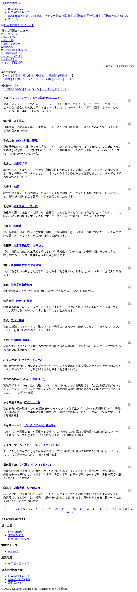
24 (24, 509)
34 (87, 509)
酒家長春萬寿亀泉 (21, 284)
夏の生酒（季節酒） (35, 75)
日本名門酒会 (9, 3)
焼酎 (7, 79)
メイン (5, 62)
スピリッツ (19, 79)
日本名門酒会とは (106, 15)
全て (7, 75)
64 (67, 512)
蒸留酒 (19, 89)
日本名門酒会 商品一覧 (81, 15)
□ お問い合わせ (9, 59)
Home (16, 9)
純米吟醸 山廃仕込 (26, 206)
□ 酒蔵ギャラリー (10, 43)
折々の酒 (30, 15)
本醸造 (18, 225)
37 (106, 509)
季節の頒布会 (16, 535)
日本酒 (9, 89)
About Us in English (19, 579)
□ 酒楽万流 (7, 46)
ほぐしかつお (32, 402)
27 (43, 509)
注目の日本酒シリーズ (21, 538)
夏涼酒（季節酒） (59, 75)
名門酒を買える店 (18, 563)
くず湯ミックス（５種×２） (35, 464)
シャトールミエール (31, 359)
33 (80, 509)
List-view (109, 65)
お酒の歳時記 (16, 531)
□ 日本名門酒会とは (11, 53)
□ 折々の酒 (7, 40)
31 (69, 509)
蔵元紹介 (13, 551)
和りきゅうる (54, 79)
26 (36, 509)
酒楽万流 (61, 15)
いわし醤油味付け (35, 379)
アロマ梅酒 (17, 320)
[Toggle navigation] (19, 3)
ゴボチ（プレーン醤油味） (40, 425)
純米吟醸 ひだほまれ (27, 487)
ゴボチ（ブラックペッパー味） (43, 445)
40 (126, 509)
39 (119, 509)
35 (93, 509)
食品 (30, 79)
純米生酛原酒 (24, 300)
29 (56, 509)
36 (100, 509)
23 (17, 509)
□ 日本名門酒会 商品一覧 (14, 50)
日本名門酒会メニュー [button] (21, 12)
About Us (122, 15)
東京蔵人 (19, 120)
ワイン (40, 79)
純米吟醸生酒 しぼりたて (29, 245)
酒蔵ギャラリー (46, 15)
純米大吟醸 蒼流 (27, 140)
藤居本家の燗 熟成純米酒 (26, 265)
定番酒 (16, 75)
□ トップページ (9, 34)
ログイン (13, 19)
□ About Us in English (12, 56)
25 (30, 509)
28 (49, 509)
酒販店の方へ (16, 582)
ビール (68, 79)
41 (132, 509)
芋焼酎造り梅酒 (20, 340)
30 (62, 509)
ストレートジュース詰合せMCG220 (37, 97)
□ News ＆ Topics (9, 37)
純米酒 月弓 (21, 163)
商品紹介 (17, 62)
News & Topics (16, 15)
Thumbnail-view (125, 65)
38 (113, 509)
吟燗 (16, 186)
